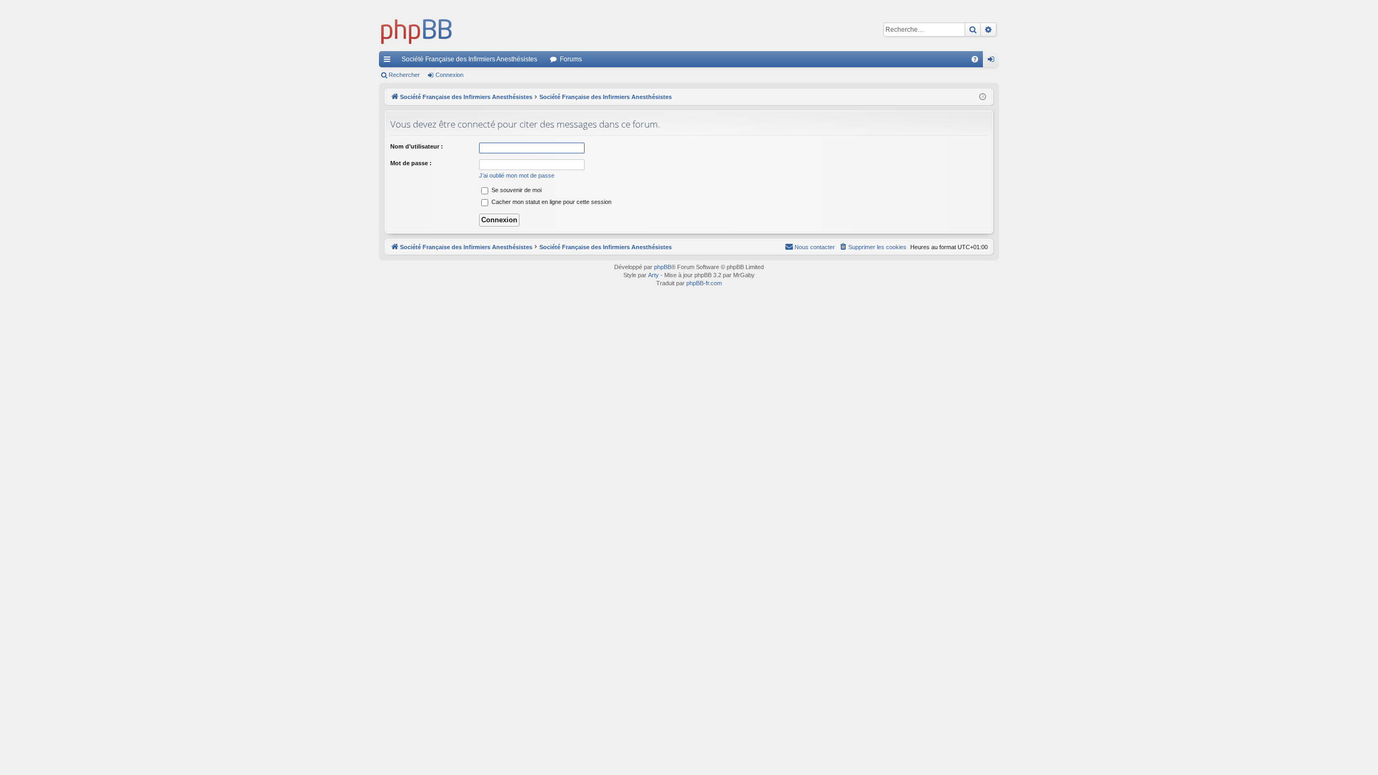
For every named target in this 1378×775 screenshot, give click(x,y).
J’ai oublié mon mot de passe (516, 175)
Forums (571, 59)
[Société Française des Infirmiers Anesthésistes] (416, 29)
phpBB (662, 267)
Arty (653, 275)
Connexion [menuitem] (993, 61)
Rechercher (404, 75)
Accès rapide (389, 61)
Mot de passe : (411, 163)
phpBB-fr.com (704, 283)
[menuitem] (975, 59)
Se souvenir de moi (516, 190)
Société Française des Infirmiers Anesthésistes (469, 59)
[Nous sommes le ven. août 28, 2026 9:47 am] (982, 97)
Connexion (449, 75)
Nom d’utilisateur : (416, 146)
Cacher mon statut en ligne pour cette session (550, 202)
